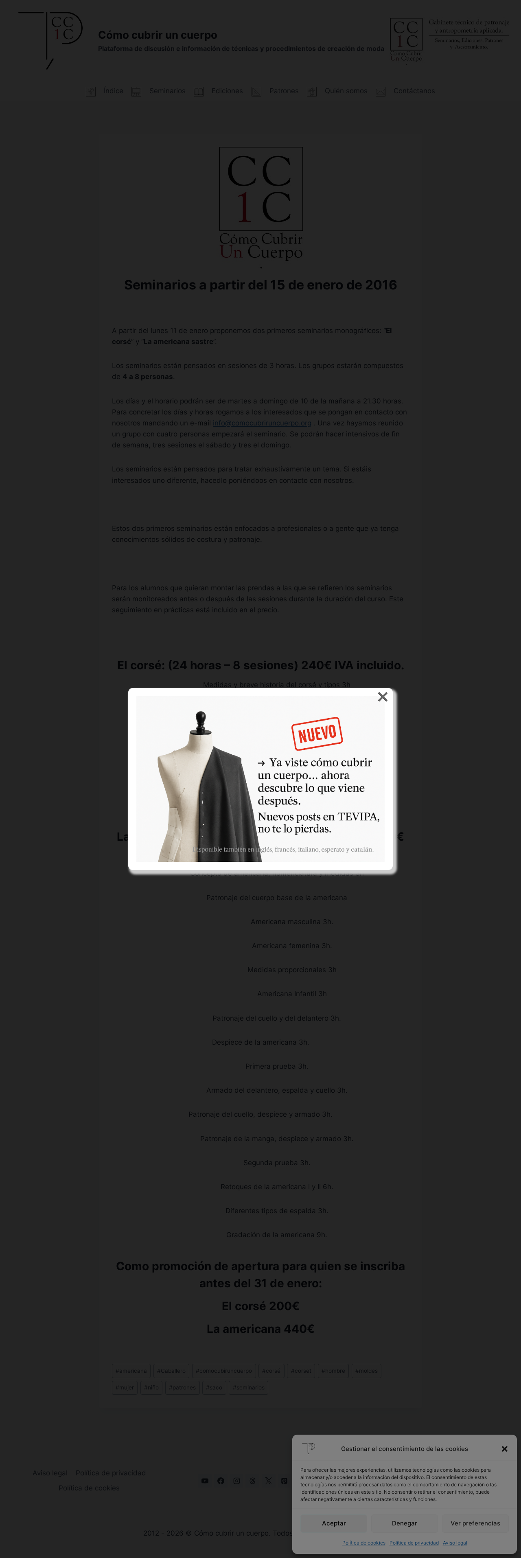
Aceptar (334, 1523)
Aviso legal (455, 1543)
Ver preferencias (475, 1523)
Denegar (404, 1523)
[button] (505, 1449)
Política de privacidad (414, 1543)
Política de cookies (363, 1543)
